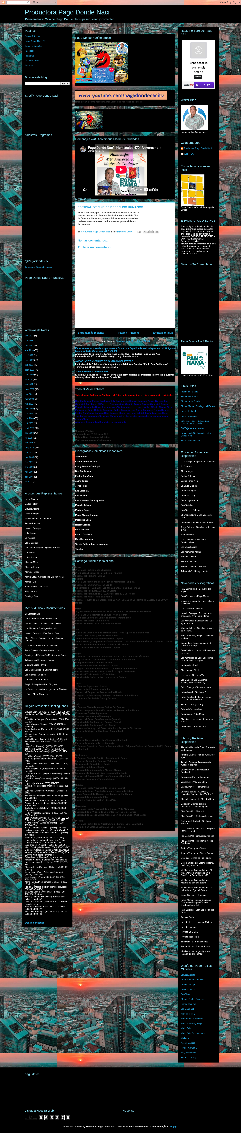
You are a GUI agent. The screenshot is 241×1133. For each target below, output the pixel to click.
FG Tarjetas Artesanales (192, 428)
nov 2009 (29, 360)
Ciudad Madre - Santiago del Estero (198, 406)
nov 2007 (29, 472)
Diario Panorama (189, 416)
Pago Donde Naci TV (35, 41)
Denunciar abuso (34, 922)
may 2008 (29, 447)
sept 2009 (29, 370)
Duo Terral (186, 994)
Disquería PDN (32, 60)
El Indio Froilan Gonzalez (193, 999)
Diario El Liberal (188, 411)
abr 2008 (29, 452)
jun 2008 (29, 442)
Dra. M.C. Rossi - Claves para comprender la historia (195, 422)
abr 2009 (29, 394)
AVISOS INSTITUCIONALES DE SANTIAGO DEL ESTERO (104, 361)
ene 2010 (29, 350)
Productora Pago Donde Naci (67, 12)
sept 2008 (29, 428)
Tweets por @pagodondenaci (38, 267)
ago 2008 (29, 433)
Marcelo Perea (188, 1014)
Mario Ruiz (186, 1028)
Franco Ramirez (188, 1004)
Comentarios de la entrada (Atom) (133, 341)
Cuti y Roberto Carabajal (192, 979)
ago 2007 (29, 477)
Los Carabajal (187, 1009)
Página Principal (128, 332)
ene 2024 (29, 335)
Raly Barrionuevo (189, 1052)
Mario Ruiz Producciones (193, 1033)
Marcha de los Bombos (192, 1018)
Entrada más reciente (91, 332)
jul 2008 (28, 438)
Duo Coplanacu (188, 989)
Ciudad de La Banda (190, 401)
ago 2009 (29, 374)
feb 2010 (29, 345)
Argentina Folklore (189, 391)
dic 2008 (29, 413)
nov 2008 (29, 418)
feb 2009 (29, 404)
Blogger (174, 1126)
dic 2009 (29, 355)
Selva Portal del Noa (190, 440)
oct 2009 (29, 365)
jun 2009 (29, 384)
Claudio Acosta (188, 975)
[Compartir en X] (151, 231)
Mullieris (185, 1038)
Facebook (29, 51)
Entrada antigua (163, 332)
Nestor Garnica (188, 1043)
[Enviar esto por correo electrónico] (144, 231)
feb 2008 (29, 462)
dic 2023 (29, 340)
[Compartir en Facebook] (154, 231)
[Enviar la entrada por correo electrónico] (139, 231)
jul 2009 (28, 379)
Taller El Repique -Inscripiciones (91, 371)
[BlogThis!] (148, 231)
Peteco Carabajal (189, 1048)
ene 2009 (29, 408)
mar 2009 (29, 399)
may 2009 (29, 389)
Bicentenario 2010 (189, 396)
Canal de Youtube (33, 46)
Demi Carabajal (188, 984)
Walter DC (189, 154)
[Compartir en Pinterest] (157, 231)
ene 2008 (29, 467)
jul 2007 (28, 481)
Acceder (29, 65)
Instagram (29, 56)
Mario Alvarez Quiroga (191, 1023)
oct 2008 (29, 423)
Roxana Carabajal (189, 1057)
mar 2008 (29, 457)
